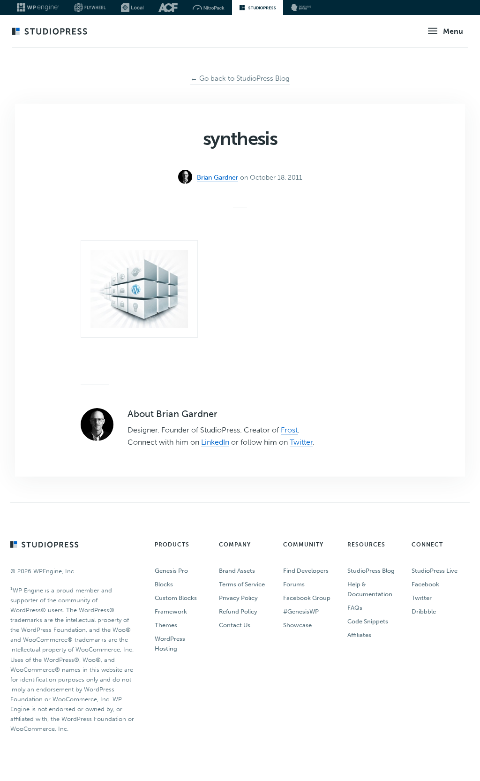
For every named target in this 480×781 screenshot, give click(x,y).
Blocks (164, 584)
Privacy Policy (238, 597)
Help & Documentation (369, 589)
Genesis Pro (171, 570)
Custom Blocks (176, 597)
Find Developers (306, 570)
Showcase (297, 625)
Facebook (425, 584)
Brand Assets (237, 570)
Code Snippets (367, 621)
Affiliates (359, 634)
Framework (171, 611)
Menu (453, 31)
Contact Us (234, 625)
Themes (166, 625)
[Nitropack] (208, 7)
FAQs (354, 607)
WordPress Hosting (170, 643)
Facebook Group (306, 597)
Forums (294, 584)
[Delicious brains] (301, 7)
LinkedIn (215, 442)
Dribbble (424, 611)
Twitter (301, 442)
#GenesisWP (301, 611)
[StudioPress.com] (51, 32)
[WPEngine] (38, 7)
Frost (289, 429)
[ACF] (168, 7)
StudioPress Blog (371, 570)
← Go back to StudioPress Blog (240, 78)
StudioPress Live (435, 570)
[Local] (132, 7)
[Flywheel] (90, 7)
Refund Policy (238, 611)
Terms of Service (242, 584)
